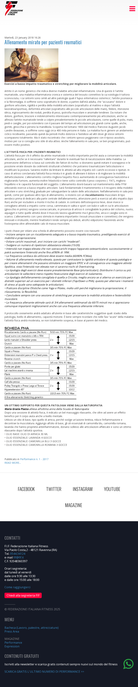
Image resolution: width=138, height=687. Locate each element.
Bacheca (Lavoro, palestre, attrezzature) (31, 628)
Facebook (26, 488)
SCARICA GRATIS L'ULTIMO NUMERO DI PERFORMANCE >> (44, 672)
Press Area (11, 631)
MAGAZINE (73, 504)
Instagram (83, 488)
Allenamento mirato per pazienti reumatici (43, 42)
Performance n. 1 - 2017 (34, 459)
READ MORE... (12, 462)
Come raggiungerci (17, 587)
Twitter (53, 488)
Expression (11, 646)
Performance (13, 643)
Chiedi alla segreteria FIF (23, 595)
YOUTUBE (112, 488)
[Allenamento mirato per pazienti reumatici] (31, 65)
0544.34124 (17, 554)
